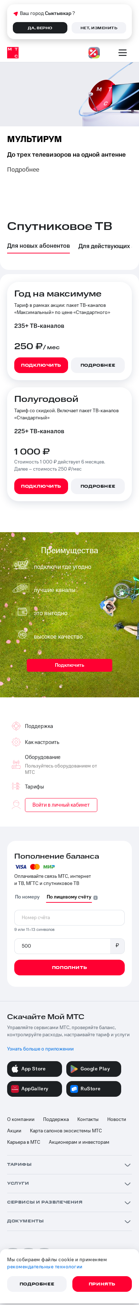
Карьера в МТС (23, 1142)
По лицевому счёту (69, 897)
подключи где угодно (62, 567)
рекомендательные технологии (45, 1266)
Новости (116, 1119)
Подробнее (23, 170)
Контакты (88, 1119)
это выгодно (50, 613)
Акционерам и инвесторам (79, 1142)
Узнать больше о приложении (40, 1049)
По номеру (27, 897)
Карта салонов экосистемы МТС (66, 1130)
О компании (21, 1119)
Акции (14, 1130)
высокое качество (58, 637)
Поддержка (56, 1119)
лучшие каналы (55, 590)
